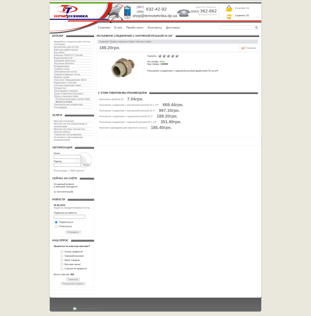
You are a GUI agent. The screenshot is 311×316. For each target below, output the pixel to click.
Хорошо (173, 56)
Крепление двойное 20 (111, 99)
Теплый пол (60, 88)
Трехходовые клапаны (66, 91)
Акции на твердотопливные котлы (72, 207)
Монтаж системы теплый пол (69, 129)
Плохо (164, 56)
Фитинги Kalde (63, 101)
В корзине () (242, 8)
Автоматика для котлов (66, 47)
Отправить (73, 232)
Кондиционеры (61, 66)
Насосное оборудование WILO (70, 80)
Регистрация (60, 170)
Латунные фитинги (64, 63)
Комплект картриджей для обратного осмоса (123, 127)
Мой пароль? (77, 170)
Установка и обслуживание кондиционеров (68, 138)
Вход (86, 165)
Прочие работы (62, 131)
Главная (104, 27)
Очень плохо (160, 56)
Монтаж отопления (64, 121)
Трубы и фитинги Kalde (66, 96)
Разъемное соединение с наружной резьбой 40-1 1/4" (128, 122)
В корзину (251, 48)
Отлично (177, 56)
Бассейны (59, 52)
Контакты (155, 27)
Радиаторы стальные (65, 82)
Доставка (173, 27)
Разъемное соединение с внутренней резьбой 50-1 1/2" (129, 105)
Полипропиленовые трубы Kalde (72, 99)
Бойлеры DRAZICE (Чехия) (68, 55)
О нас (118, 27)
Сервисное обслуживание (68, 134)
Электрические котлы (65, 71)
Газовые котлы (62, 69)
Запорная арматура (64, 60)
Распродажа (60, 107)
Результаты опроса (73, 283)
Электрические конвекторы (68, 104)
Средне (168, 56)
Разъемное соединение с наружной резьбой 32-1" (126, 116)
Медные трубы (62, 77)
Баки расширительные (66, 49)
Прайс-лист (135, 27)
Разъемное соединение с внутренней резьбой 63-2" (127, 110)
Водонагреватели (63, 58)
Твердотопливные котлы (67, 74)
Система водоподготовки (67, 85)
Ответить (73, 279)
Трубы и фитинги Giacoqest (68, 93)
